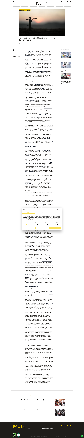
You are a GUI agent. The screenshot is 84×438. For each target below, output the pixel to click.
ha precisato (49, 313)
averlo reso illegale (29, 63)
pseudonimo (41, 137)
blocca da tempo (28, 333)
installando (27, 155)
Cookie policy (64, 436)
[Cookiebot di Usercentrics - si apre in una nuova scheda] (57, 209)
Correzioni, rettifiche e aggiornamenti (32, 432)
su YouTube (39, 150)
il (28, 282)
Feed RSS (29, 427)
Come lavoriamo (30, 429)
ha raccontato (37, 232)
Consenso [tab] (28, 212)
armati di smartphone (29, 171)
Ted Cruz (32, 283)
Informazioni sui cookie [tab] (55, 212)
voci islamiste (41, 152)
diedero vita (29, 117)
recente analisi (37, 84)
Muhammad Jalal (33, 246)
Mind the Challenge (43, 429)
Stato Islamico (43, 71)
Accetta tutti (54, 228)
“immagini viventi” (48, 108)
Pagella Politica (42, 427)
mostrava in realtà (28, 274)
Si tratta (42, 204)
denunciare (50, 129)
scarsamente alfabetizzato (30, 100)
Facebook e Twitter (46, 150)
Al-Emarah (35, 117)
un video (40, 273)
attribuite (43, 166)
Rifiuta (29, 228)
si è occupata (30, 269)
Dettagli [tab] (42, 212)
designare (44, 297)
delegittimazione (30, 92)
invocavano (30, 188)
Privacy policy (57, 436)
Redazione (29, 428)
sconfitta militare (42, 88)
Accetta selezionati (42, 228)
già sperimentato (30, 71)
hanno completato (32, 51)
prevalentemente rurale (46, 98)
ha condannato (28, 182)
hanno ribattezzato (32, 236)
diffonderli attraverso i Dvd (42, 114)
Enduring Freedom (28, 55)
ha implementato (49, 303)
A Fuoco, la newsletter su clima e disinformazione (47, 428)
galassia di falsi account (39, 203)
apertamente (27, 130)
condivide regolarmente (42, 337)
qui (36, 250)
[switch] (37, 224)
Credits (70, 436)
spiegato (29, 327)
